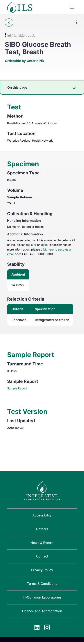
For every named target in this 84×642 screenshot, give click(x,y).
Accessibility (42, 515)
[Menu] (72, 7)
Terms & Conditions (42, 583)
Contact (42, 556)
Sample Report (17, 388)
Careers (42, 529)
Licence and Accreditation (42, 611)
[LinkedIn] (37, 627)
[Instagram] (47, 627)
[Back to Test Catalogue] (9, 22)
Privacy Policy (42, 570)
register (31, 244)
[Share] (76, 22)
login (44, 244)
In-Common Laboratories (42, 597)
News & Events (42, 543)
